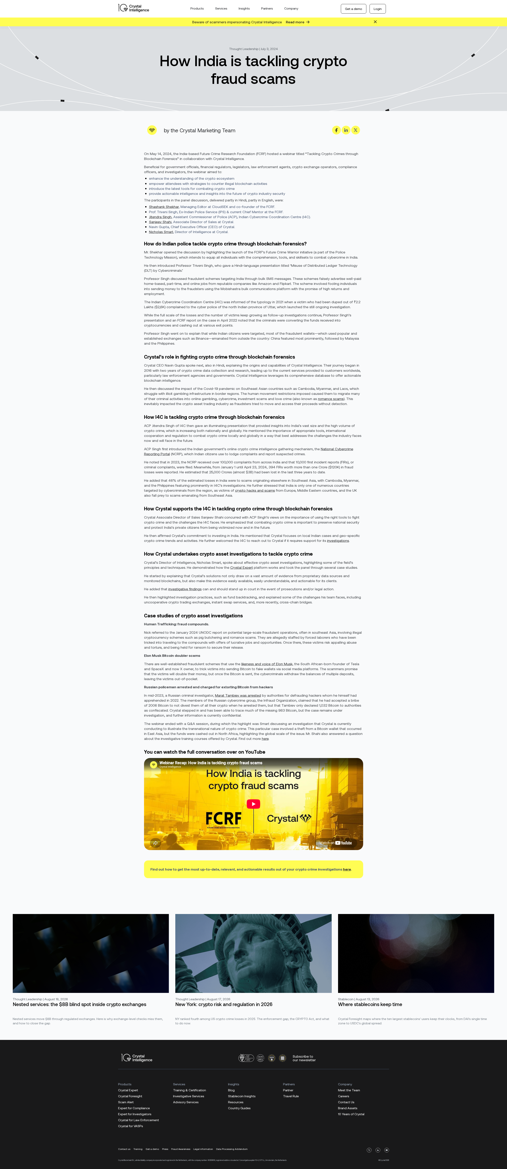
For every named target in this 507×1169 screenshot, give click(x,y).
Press (165, 1148)
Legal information (203, 1148)
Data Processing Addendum (232, 1148)
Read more (295, 22)
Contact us (124, 1148)
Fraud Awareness (180, 1148)
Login (378, 9)
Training (137, 1148)
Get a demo (353, 9)
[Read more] (308, 22)
